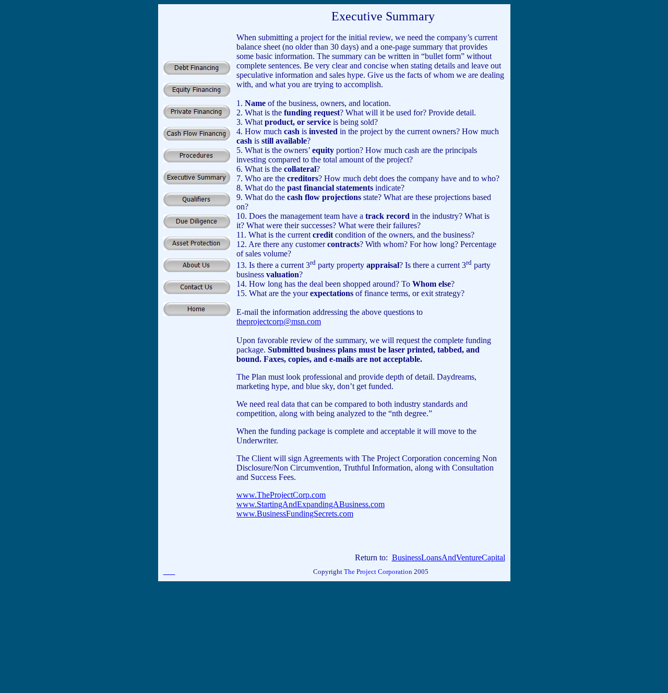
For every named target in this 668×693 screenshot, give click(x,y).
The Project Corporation (379, 571)
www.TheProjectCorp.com (281, 494)
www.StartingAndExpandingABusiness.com (310, 504)
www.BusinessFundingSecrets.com (294, 513)
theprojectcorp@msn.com (278, 321)
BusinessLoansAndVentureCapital (448, 557)
